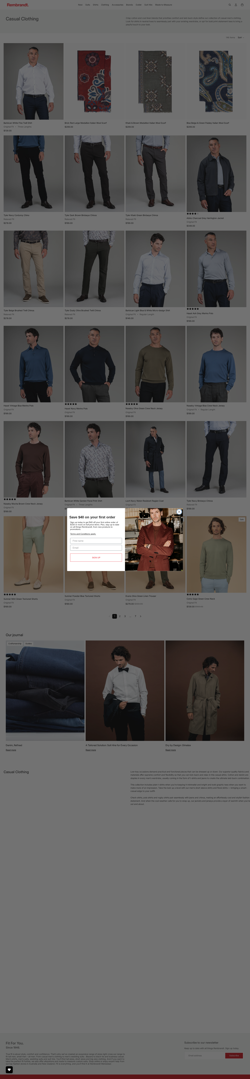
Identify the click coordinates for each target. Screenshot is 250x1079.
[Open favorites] (9, 1069)
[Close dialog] (179, 511)
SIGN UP (96, 557)
